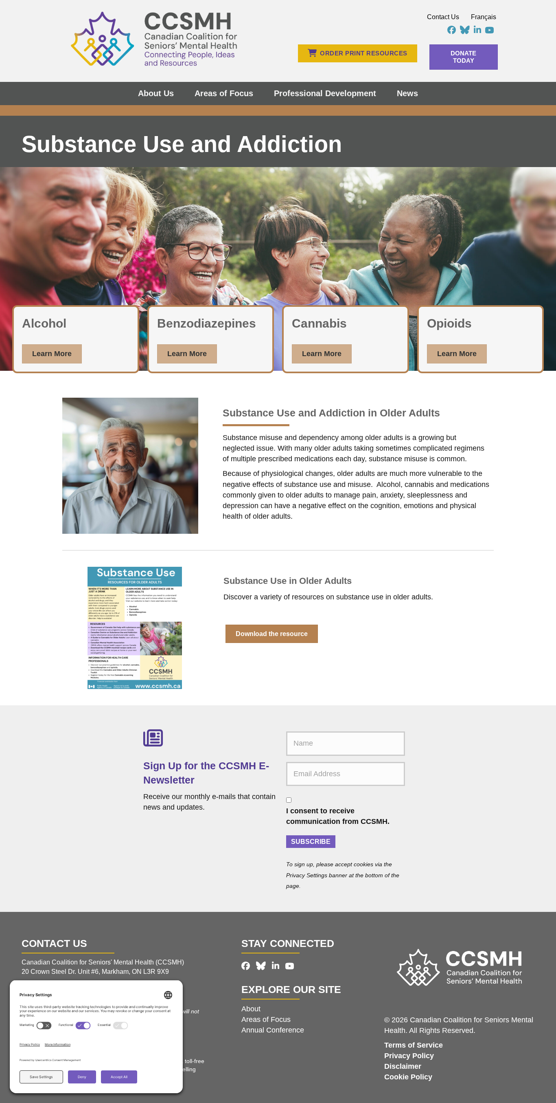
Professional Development (325, 93)
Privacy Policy (409, 1056)
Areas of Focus (224, 93)
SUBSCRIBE (311, 841)
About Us (156, 93)
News (407, 93)
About (250, 1009)
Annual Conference (272, 1030)
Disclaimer (402, 1066)
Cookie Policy (408, 1077)
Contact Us (443, 16)
